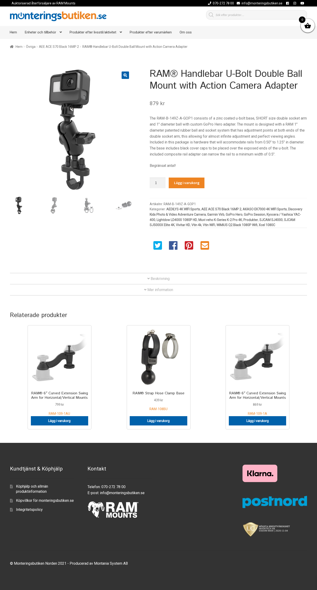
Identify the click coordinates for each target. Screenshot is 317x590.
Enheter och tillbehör (40, 32)
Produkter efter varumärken (151, 32)
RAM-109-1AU (59, 403)
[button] (125, 75)
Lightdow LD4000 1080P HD (177, 220)
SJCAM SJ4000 (271, 220)
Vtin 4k (196, 225)
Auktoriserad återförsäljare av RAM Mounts (43, 3)
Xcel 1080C (267, 225)
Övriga (31, 47)
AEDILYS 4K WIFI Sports (183, 209)
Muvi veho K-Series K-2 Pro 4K (220, 220)
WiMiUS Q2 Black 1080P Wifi (237, 225)
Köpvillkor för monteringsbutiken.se (45, 500)
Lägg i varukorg (186, 182)
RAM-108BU (158, 401)
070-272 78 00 (223, 3)
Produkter (250, 220)
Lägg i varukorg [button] (59, 421)
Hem (13, 32)
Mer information (159, 290)
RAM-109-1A (257, 403)
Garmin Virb (215, 214)
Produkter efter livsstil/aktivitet (93, 32)
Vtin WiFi (209, 225)
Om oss (186, 32)
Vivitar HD (183, 225)
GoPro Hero (234, 214)
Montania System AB (111, 563)
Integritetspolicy (29, 509)
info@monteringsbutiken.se (262, 3)
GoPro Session (254, 214)
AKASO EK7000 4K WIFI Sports (265, 209)
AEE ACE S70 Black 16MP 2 (59, 47)
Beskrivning (160, 278)
